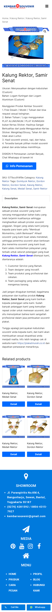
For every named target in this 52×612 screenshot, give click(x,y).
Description (11, 198)
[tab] (26, 198)
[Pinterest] (13, 546)
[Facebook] (39, 546)
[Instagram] (30, 546)
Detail (13, 404)
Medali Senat (25, 188)
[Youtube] (22, 546)
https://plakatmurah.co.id (31, 343)
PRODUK (14, 579)
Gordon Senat (18, 184)
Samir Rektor (40, 188)
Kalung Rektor (17, 18)
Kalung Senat (9, 188)
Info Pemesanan (21, 166)
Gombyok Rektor (26, 181)
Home (5, 18)
